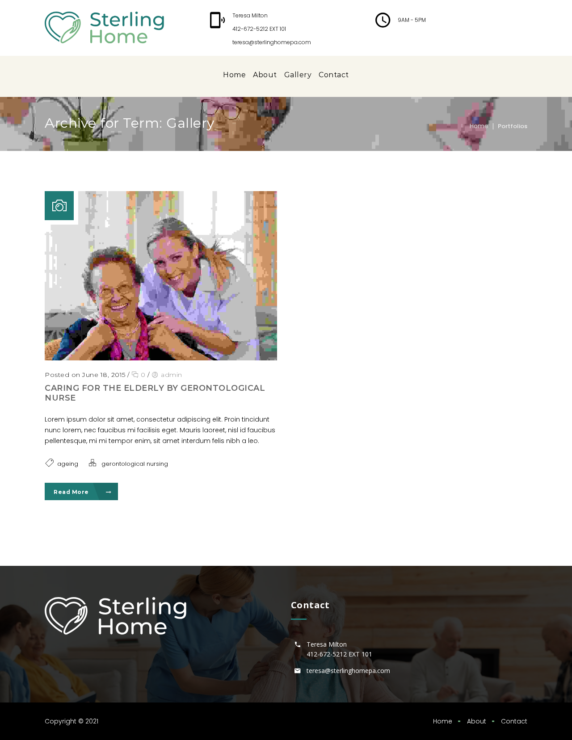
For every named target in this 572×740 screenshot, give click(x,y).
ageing (67, 464)
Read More (72, 492)
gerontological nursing (134, 464)
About (265, 75)
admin (171, 375)
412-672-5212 (250, 29)
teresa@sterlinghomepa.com (271, 42)
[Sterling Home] (104, 27)
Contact (334, 75)
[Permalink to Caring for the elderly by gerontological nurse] (161, 358)
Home (234, 75)
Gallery (298, 75)
